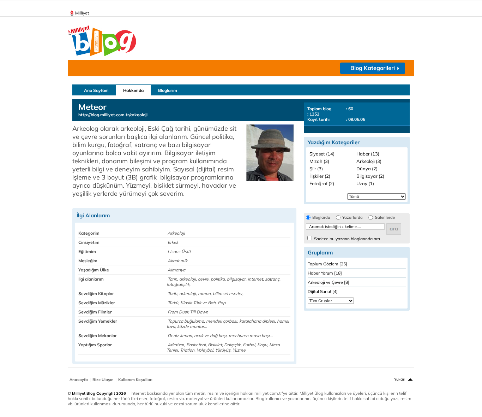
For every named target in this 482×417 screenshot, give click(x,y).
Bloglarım (167, 90)
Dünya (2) (367, 168)
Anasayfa (79, 379)
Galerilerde (385, 217)
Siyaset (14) (322, 154)
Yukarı (399, 379)
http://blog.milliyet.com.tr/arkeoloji (112, 114)
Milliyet (82, 13)
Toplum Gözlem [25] (327, 263)
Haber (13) (367, 154)
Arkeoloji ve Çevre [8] (328, 282)
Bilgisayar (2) (370, 176)
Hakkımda (133, 90)
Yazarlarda (352, 217)
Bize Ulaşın (103, 379)
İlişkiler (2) (319, 176)
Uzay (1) (365, 183)
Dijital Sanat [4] (323, 291)
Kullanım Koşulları (135, 379)
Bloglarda (321, 217)
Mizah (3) (319, 161)
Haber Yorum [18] (325, 273)
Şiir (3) (316, 168)
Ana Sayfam (96, 90)
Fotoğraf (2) (321, 183)
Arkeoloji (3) (368, 161)
